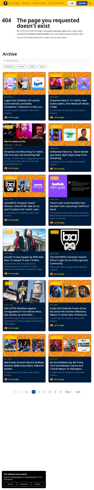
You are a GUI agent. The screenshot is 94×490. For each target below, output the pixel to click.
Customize (24, 484)
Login (72, 3)
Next (67, 392)
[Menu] (89, 3)
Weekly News (9, 67)
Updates (32, 67)
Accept (10, 484)
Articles (42, 67)
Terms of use (30, 477)
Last (78, 392)
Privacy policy (16, 477)
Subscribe (82, 3)
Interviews (21, 67)
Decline (37, 484)
